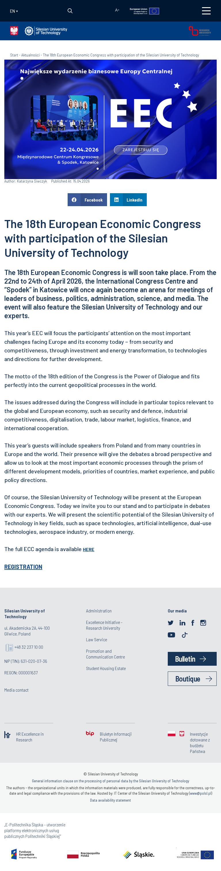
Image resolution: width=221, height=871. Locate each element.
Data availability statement (110, 800)
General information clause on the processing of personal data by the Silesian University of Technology (110, 781)
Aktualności (30, 54)
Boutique (187, 678)
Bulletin (185, 658)
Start (14, 54)
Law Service (96, 639)
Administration (99, 610)
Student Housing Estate (106, 668)
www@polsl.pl (200, 793)
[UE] (140, 10)
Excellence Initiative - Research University (104, 625)
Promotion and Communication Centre (105, 653)
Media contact (16, 689)
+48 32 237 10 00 (28, 647)
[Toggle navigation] (206, 11)
